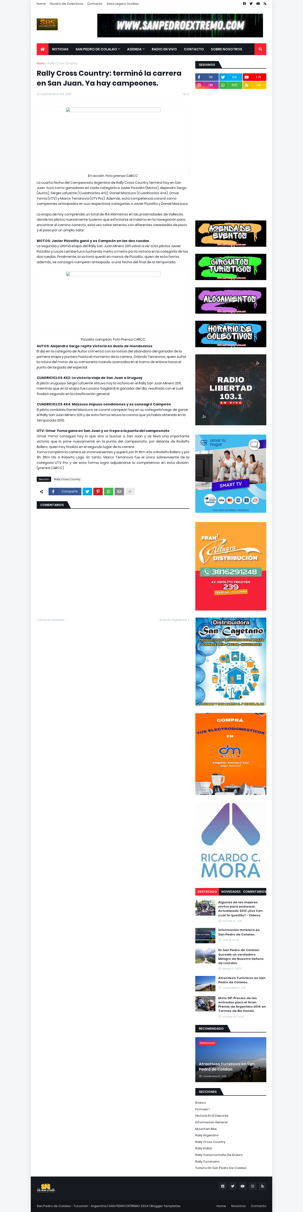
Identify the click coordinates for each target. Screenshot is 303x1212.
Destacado (207, 891)
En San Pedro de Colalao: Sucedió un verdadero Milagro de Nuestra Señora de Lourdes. (240, 956)
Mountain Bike (206, 1129)
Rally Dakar (203, 1148)
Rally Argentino (207, 1135)
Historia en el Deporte (211, 1115)
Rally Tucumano (207, 1161)
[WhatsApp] (108, 491)
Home (41, 4)
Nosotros (238, 1206)
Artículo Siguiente (173, 620)
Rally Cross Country (63, 63)
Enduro (200, 1102)
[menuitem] (43, 49)
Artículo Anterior (52, 620)
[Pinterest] (98, 491)
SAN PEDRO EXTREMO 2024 (128, 1206)
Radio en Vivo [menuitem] (164, 49)
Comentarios (254, 891)
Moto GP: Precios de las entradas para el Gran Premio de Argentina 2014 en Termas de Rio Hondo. (242, 1004)
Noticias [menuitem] (60, 49)
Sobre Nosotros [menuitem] (226, 49)
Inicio (41, 63)
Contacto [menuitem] (194, 49)
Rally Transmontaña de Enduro (219, 1155)
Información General (211, 1122)
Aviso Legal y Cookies (123, 4)
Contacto (94, 4)
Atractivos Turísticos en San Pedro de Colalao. (241, 980)
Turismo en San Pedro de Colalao (221, 1168)
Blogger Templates (166, 1206)
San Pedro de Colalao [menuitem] (96, 49)
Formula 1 (202, 1109)
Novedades (231, 891)
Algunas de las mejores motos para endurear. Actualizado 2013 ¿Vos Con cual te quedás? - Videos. (240, 909)
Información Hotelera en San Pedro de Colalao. (239, 932)
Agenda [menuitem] (134, 49)
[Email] (119, 491)
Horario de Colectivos (66, 4)
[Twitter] (87, 491)
